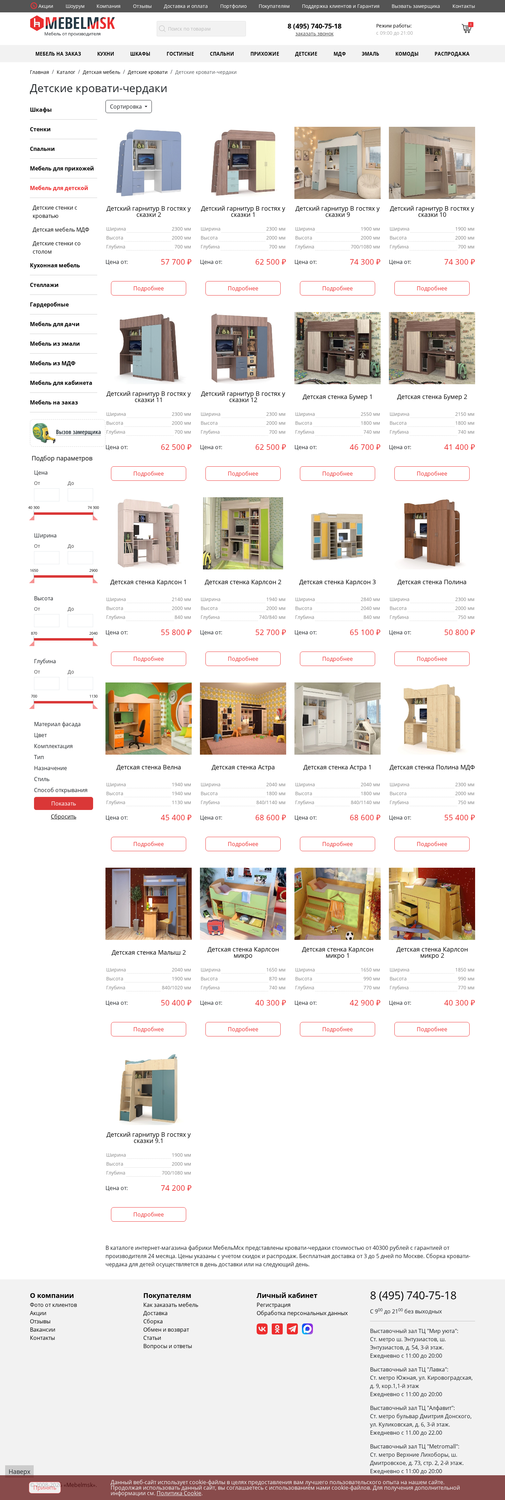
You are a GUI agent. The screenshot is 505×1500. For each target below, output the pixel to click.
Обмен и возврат (166, 1329)
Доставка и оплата (186, 6)
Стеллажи (44, 285)
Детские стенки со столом (57, 247)
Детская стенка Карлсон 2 (243, 582)
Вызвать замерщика (416, 6)
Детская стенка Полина (432, 582)
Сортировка (126, 106)
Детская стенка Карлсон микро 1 (337, 952)
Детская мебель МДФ (61, 229)
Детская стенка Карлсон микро (243, 952)
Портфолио (233, 6)
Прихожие (264, 53)
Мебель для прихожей (62, 168)
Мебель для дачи (55, 324)
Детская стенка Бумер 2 (432, 396)
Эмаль (370, 53)
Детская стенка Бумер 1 (338, 396)
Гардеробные (49, 304)
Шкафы (140, 53)
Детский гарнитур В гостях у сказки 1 (243, 211)
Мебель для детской (59, 188)
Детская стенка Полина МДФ (432, 767)
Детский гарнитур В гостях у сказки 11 (148, 396)
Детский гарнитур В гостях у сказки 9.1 (148, 1137)
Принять (44, 1487)
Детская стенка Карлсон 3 (337, 582)
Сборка (153, 1321)
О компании (52, 1295)
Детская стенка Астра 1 (337, 767)
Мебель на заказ (58, 53)
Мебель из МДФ (53, 363)
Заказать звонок (314, 33)
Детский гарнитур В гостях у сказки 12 (243, 396)
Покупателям (274, 6)
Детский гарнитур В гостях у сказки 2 (148, 211)
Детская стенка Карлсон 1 (148, 582)
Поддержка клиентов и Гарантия (341, 6)
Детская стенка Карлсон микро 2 (432, 952)
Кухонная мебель (55, 265)
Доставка (155, 1313)
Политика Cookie (179, 1493)
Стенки (40, 129)
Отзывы (142, 6)
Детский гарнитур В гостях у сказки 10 (432, 211)
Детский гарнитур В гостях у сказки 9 (337, 211)
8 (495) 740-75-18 (314, 26)
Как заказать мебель (170, 1305)
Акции (45, 6)
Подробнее (148, 288)
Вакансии (42, 1329)
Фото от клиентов (53, 1305)
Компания (109, 6)
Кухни (105, 53)
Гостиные (180, 53)
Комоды (407, 53)
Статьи (152, 1338)
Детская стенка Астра (243, 767)
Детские (306, 53)
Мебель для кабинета (61, 383)
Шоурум (75, 6)
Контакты (463, 6)
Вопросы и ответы (167, 1346)
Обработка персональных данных (302, 1313)
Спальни (222, 53)
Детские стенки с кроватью (55, 212)
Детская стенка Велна (148, 767)
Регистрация (274, 1305)
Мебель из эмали (55, 343)
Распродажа (452, 53)
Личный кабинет (287, 1295)
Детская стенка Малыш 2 (149, 952)
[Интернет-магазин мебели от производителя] (72, 22)
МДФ (340, 53)
